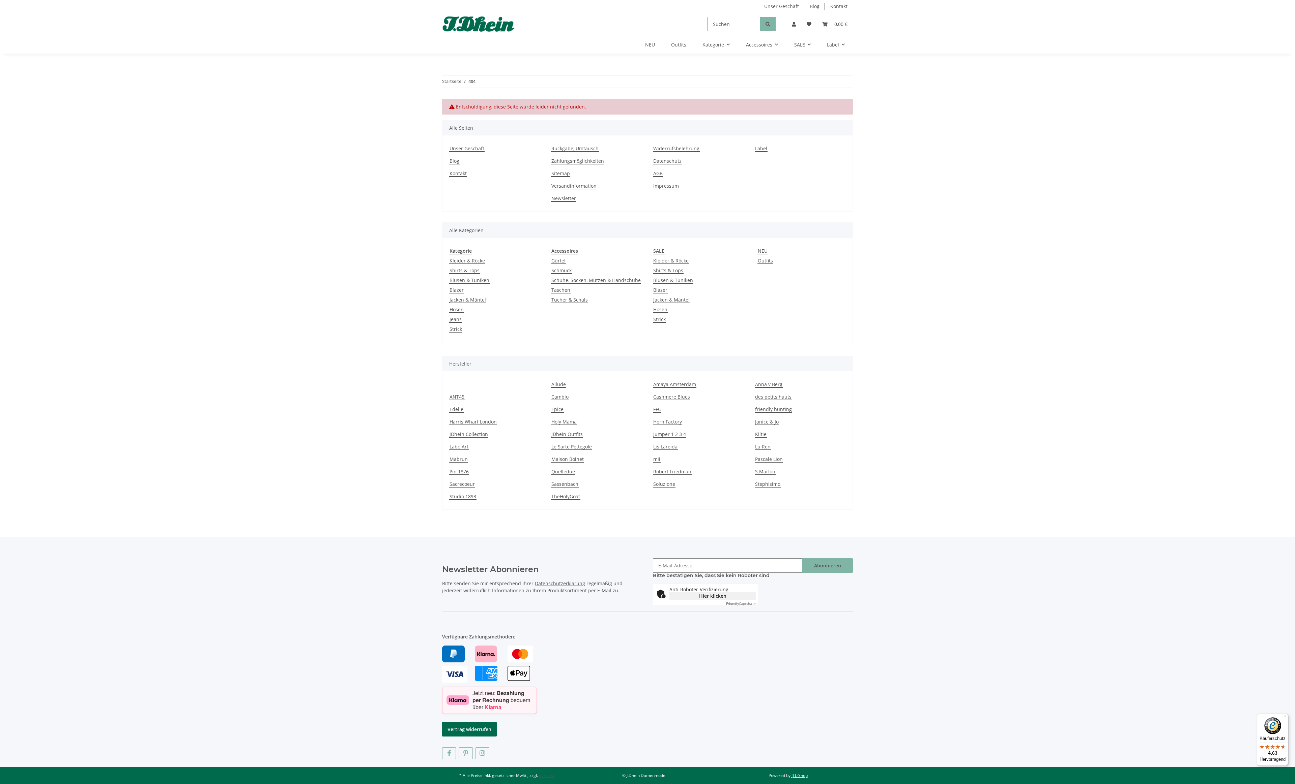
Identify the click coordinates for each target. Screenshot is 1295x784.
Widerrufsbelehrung (676, 148)
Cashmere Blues (671, 397)
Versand (546, 775)
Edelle (456, 409)
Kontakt (838, 6)
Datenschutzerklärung (560, 583)
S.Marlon (765, 471)
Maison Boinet (567, 459)
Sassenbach (564, 484)
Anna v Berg (768, 384)
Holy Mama (564, 421)
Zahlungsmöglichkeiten (577, 161)
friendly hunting (773, 409)
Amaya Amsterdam (674, 384)
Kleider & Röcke (467, 260)
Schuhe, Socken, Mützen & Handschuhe (596, 280)
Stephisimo (767, 484)
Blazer (457, 290)
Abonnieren (827, 565)
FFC (657, 409)
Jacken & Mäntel (468, 299)
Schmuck (561, 270)
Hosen (457, 309)
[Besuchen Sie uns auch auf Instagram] (482, 753)
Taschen (560, 290)
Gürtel (558, 260)
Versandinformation (574, 186)
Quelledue (563, 471)
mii (656, 459)
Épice (557, 409)
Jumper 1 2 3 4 (669, 434)
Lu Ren (763, 446)
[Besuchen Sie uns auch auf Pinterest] (465, 753)
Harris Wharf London (473, 421)
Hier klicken (712, 596)
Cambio (560, 397)
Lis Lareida (665, 446)
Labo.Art (459, 446)
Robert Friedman (672, 471)
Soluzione (664, 484)
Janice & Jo (767, 421)
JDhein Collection (469, 434)
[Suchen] (768, 24)
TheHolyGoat (565, 496)
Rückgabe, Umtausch (575, 148)
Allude (558, 384)
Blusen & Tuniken (469, 280)
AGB (658, 173)
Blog (814, 6)
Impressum (666, 186)
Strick (456, 329)
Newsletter (563, 198)
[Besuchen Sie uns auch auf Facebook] (449, 753)
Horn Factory (667, 421)
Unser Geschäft (781, 6)
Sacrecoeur (462, 484)
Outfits (765, 260)
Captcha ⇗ (741, 603)
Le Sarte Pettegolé (571, 446)
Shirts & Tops (465, 270)
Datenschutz (667, 161)
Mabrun (459, 459)
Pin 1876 (459, 471)
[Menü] (1284, 718)
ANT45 (457, 397)
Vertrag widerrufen (469, 729)
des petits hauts (773, 397)
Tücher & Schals (569, 299)
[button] (793, 24)
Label (761, 148)
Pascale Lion (769, 459)
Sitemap (560, 173)
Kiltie (761, 434)
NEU (763, 251)
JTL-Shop (800, 775)
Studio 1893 (463, 496)
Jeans (456, 319)
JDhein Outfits (567, 434)
